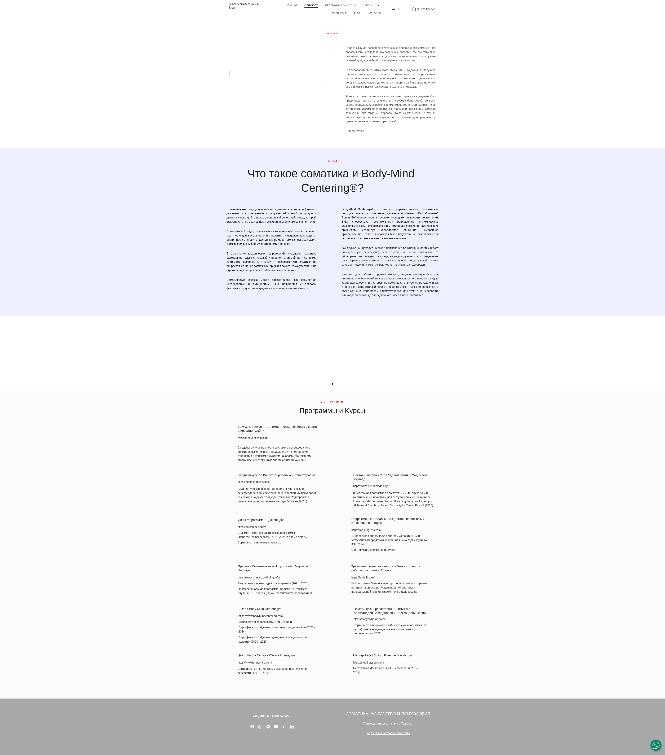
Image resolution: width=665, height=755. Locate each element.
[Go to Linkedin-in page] (292, 726)
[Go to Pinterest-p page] (285, 726)
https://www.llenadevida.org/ (370, 486)
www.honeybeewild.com (253, 437)
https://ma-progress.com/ (366, 530)
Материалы (339, 12)
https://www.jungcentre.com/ (255, 662)
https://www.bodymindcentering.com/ (260, 615)
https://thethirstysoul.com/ (368, 662)
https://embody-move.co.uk (254, 481)
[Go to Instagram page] (262, 726)
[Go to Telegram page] (270, 726)
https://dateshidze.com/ (252, 526)
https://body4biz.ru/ (362, 577)
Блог (357, 12)
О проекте (311, 5)
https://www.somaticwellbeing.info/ (259, 577)
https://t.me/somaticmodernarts (388, 733)
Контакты (374, 12)
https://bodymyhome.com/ (369, 619)
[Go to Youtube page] (277, 726)
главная (292, 5)
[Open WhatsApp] (656, 745)
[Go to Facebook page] (254, 726)
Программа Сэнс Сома (340, 5)
